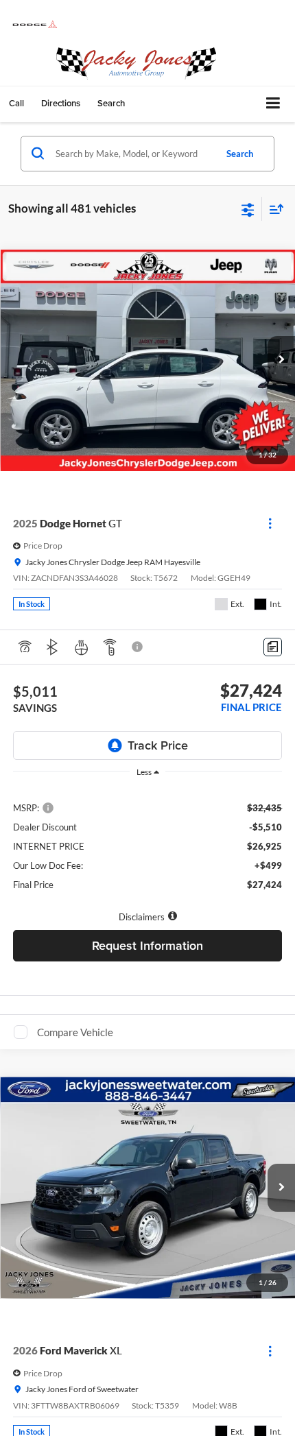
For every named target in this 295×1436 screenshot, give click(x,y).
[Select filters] (248, 208)
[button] (16, 103)
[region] (148, 845)
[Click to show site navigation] (273, 103)
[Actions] (270, 524)
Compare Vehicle (75, 1032)
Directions (60, 103)
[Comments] (272, 647)
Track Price (158, 745)
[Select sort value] (273, 209)
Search (239, 153)
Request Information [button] (147, 945)
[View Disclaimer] (138, 646)
